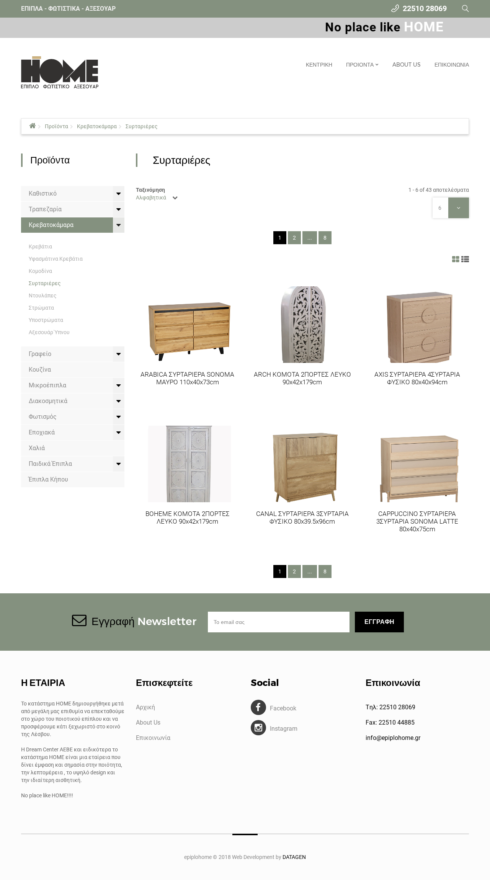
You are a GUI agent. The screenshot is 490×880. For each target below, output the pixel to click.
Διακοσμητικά (48, 401)
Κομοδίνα (40, 271)
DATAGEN (294, 857)
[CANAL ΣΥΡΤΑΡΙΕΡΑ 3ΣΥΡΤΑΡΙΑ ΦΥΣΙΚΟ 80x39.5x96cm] (304, 468)
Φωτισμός (43, 416)
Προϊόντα (56, 126)
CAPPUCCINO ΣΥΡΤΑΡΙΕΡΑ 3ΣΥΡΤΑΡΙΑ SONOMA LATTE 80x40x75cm (417, 521)
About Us (148, 722)
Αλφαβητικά (151, 197)
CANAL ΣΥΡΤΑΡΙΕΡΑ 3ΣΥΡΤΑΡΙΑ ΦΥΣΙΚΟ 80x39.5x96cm (302, 517)
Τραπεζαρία (45, 209)
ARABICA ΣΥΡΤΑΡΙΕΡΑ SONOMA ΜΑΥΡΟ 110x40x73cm (187, 378)
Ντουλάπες (43, 295)
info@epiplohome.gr (393, 737)
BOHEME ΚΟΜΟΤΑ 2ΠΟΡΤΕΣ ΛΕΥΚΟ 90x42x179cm (187, 517)
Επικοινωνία (153, 737)
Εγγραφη (379, 621)
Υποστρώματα (46, 320)
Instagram (283, 728)
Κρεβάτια (40, 246)
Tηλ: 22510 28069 (390, 707)
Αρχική (145, 707)
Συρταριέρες (142, 126)
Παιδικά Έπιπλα (50, 463)
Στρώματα (41, 308)
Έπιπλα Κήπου (48, 479)
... (309, 238)
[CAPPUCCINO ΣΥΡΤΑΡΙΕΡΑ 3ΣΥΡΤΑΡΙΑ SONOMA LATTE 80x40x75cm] (419, 468)
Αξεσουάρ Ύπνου (49, 332)
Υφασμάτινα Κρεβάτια (56, 259)
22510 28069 (425, 8)
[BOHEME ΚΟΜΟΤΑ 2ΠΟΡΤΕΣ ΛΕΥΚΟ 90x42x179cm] (189, 468)
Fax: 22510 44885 (390, 722)
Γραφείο (40, 354)
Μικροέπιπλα (47, 385)
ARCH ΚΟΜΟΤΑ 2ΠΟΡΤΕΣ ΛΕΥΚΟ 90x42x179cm (302, 378)
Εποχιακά (42, 432)
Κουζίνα (40, 369)
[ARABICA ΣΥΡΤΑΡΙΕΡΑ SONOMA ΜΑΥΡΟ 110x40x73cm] (189, 328)
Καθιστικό (43, 193)
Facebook (283, 708)
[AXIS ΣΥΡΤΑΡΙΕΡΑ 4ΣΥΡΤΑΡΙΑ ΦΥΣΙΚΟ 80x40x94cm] (419, 328)
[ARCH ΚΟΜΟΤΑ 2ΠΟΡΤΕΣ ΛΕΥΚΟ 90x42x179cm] (304, 328)
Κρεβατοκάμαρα (97, 126)
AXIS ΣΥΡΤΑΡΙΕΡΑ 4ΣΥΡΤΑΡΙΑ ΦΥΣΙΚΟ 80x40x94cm (417, 378)
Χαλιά (37, 448)
